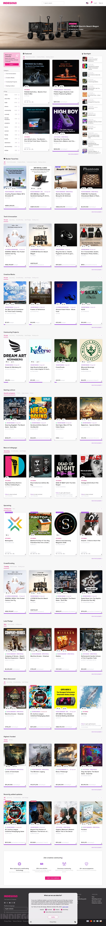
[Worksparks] (15, 524)
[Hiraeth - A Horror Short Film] (91, 524)
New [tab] (14, 508)
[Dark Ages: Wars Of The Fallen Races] (65, 408)
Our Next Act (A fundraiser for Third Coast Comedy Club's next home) (14, 311)
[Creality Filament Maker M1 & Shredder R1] (15, 177)
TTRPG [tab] (18, 393)
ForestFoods (60, 367)
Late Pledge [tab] (28, 219)
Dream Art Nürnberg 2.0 (13, 367)
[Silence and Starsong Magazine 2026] (65, 524)
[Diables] (65, 639)
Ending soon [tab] (35, 219)
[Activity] (91, 3)
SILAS (83, 309)
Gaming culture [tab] (42, 162)
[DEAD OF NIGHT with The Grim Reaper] (65, 466)
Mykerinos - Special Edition (90, 425)
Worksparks (9, 540)
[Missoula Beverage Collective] (91, 350)
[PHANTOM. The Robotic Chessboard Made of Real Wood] (91, 177)
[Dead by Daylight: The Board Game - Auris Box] (15, 408)
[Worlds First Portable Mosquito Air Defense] (65, 177)
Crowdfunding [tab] (19, 219)
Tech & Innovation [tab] (30, 57)
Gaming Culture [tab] (50, 57)
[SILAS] (91, 292)
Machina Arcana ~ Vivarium (39, 656)
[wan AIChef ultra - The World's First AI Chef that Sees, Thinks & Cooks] (36, 120)
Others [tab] (31, 393)
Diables (58, 656)
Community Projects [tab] (32, 162)
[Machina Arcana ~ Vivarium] (40, 639)
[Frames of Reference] (40, 292)
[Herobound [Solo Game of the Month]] (40, 408)
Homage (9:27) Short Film (89, 483)
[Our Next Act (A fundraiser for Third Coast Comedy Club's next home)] (15, 292)
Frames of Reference (37, 309)
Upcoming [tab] (12, 219)
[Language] (87, 3)
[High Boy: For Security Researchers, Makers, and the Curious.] (65, 120)
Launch (11, 64)
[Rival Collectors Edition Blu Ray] (40, 466)
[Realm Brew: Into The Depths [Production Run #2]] (91, 581)
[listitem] (12, 95)
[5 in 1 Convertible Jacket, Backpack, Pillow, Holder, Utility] (91, 235)
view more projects (73, 154)
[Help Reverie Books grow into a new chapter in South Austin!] (40, 350)
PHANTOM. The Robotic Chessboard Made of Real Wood (90, 196)
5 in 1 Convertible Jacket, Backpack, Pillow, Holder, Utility (90, 253)
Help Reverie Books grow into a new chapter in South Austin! (40, 369)
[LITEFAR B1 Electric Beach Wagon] (40, 235)
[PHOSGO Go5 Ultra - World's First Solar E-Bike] (36, 73)
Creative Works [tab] (41, 57)
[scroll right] (78, 57)
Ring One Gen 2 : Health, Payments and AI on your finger (64, 253)
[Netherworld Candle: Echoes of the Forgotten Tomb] (91, 639)
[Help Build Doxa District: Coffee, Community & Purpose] (15, 466)
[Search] (44, 3)
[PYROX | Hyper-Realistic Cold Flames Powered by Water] (65, 73)
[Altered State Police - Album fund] (65, 292)
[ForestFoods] (65, 350)
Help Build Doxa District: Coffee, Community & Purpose (13, 485)
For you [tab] (6, 219)
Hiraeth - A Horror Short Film (90, 540)
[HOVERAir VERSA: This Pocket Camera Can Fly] (15, 235)
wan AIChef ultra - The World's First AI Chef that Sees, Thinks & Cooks (35, 141)
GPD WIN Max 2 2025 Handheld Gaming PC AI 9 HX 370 (40, 196)
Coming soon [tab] (7, 508)
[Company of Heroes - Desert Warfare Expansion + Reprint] (15, 639)
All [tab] (24, 57)
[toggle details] (49, 103)
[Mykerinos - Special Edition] (91, 408)
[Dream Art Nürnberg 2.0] (15, 350)
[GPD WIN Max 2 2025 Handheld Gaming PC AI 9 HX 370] (40, 177)
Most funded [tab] (13, 566)
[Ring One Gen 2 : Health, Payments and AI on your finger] (65, 235)
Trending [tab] (6, 566)
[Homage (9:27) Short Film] (91, 466)
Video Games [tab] (25, 393)
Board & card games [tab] (9, 393)
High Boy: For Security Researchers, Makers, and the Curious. (64, 141)
